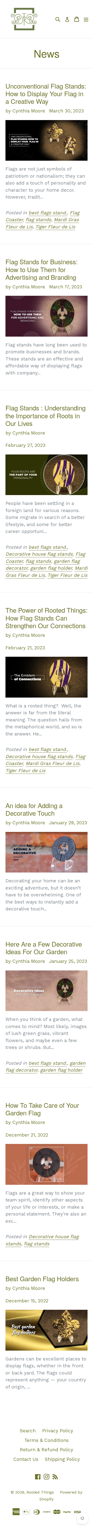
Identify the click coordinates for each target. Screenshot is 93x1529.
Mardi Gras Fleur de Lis (52, 763)
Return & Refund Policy (46, 1449)
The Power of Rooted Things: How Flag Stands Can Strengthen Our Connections (46, 617)
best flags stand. (48, 213)
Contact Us (25, 1459)
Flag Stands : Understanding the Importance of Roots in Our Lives (45, 415)
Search (28, 1431)
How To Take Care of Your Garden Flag (42, 1108)
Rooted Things (41, 1492)
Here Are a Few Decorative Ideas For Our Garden (43, 947)
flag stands (38, 219)
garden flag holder (51, 568)
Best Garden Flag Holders (42, 1278)
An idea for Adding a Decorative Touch (33, 809)
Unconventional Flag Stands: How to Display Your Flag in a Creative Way (45, 93)
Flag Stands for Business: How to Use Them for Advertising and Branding (41, 269)
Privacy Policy (57, 1431)
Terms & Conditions (46, 1440)
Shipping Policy (62, 1459)
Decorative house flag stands (39, 554)
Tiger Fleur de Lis (55, 227)
